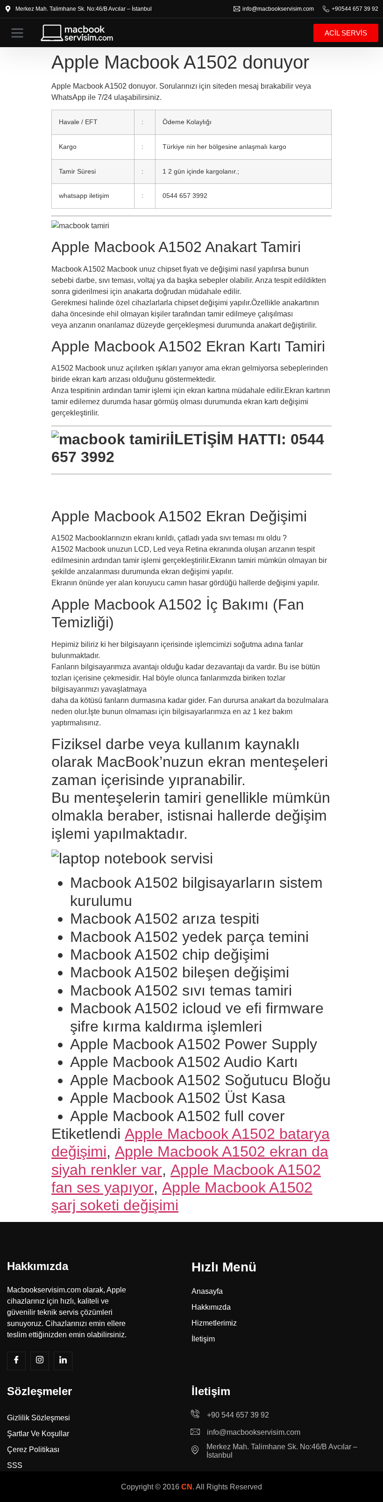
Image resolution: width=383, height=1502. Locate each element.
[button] (17, 32)
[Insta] (39, 1361)
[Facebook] (16, 1361)
